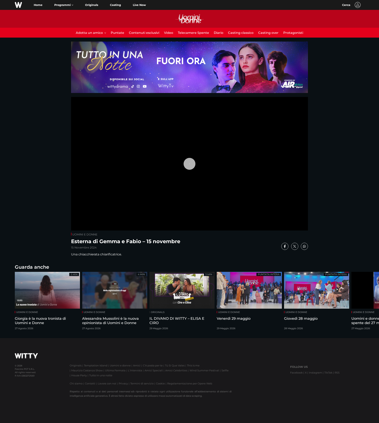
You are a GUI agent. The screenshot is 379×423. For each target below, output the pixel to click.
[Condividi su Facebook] (284, 246)
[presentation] (364, 302)
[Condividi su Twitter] (294, 246)
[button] (63, 5)
